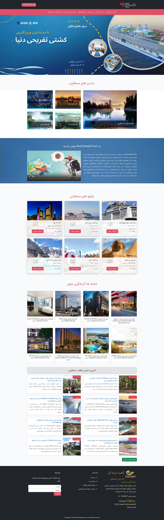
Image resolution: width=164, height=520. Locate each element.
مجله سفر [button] (91, 12)
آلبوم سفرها (81, 12)
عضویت (57, 495)
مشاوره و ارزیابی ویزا (69, 12)
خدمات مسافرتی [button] (111, 12)
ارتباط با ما (92, 482)
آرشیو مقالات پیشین (129, 460)
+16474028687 (28, 5)
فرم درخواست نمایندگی (54, 12)
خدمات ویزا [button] (100, 12)
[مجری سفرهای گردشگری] (128, 4)
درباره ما (92, 478)
